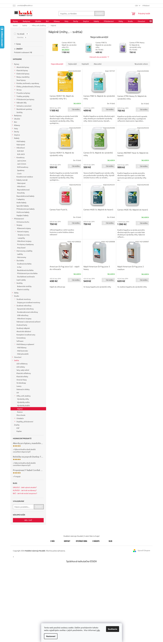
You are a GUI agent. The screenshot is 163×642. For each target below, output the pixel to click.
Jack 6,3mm (21, 161)
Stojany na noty (23, 235)
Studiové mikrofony (24, 305)
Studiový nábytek (23, 328)
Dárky (16, 293)
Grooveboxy (21, 338)
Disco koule (21, 415)
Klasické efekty (22, 376)
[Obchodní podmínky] (96, 541)
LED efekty (21, 367)
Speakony (20, 170)
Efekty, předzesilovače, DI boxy (28, 86)
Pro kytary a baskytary (25, 244)
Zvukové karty (22, 325)
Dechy (16, 131)
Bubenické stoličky (24, 286)
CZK (136, 5)
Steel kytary (21, 80)
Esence (20, 412)
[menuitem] (15, 21)
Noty (16, 128)
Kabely (16, 138)
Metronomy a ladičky (24, 251)
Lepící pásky (21, 280)
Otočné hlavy (22, 380)
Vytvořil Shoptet (144, 550)
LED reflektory (22, 363)
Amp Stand (21, 247)
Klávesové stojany (24, 228)
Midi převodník (22, 354)
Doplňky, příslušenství (25, 421)
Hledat (99, 13)
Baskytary (17, 115)
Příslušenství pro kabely (26, 209)
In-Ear (19, 267)
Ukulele (17, 119)
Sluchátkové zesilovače (26, 276)
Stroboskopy (21, 383)
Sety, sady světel (23, 370)
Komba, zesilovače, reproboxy (28, 83)
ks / (28, 520)
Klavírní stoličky (23, 289)
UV (18, 392)
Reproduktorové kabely (25, 196)
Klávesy (17, 125)
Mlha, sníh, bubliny (24, 396)
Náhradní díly (22, 102)
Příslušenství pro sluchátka (27, 273)
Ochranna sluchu (23, 222)
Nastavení (50, 636)
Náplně (20, 409)
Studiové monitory (24, 299)
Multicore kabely (23, 212)
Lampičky (21, 238)
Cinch (19, 173)
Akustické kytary (23, 67)
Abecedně (97, 64)
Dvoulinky (21, 193)
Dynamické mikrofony (25, 309)
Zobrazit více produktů (98, 57)
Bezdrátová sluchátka (25, 270)
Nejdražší (85, 64)
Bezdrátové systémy (24, 109)
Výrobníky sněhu (23, 402)
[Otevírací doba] (82, 541)
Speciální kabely (23, 206)
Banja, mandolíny (23, 77)
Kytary (16, 64)
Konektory (20, 157)
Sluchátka (20, 260)
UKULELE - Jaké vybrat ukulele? (25, 487)
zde (98, 630)
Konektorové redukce (25, 177)
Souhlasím (112, 629)
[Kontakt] (67, 541)
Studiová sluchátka (24, 264)
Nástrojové (21, 144)
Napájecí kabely (22, 215)
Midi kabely (21, 141)
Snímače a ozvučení (24, 106)
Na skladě (22, 34)
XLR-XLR (20, 151)
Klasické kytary (22, 70)
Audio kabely (21, 202)
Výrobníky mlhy (23, 399)
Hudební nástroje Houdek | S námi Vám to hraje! (81, 536)
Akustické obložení (24, 331)
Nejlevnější (72, 64)
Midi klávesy (21, 347)
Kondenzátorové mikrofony (27, 312)
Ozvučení (17, 357)
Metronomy (21, 257)
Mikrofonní (21, 148)
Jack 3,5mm (21, 164)
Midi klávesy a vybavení (25, 344)
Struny (19, 90)
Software (20, 341)
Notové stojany (23, 231)
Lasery (19, 386)
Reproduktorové (23, 190)
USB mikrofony (22, 315)
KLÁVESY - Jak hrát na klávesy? (25, 490)
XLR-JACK (21, 154)
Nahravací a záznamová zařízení (28, 322)
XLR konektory (22, 167)
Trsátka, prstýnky (23, 96)
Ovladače (20, 418)
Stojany (19, 225)
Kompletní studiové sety (26, 335)
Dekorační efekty (23, 389)
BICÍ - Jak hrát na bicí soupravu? (25, 493)
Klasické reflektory (24, 373)
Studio (16, 296)
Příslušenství (19, 218)
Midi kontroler (22, 351)
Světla (16, 360)
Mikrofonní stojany (24, 241)
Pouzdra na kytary (23, 93)
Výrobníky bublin (23, 405)
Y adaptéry (21, 199)
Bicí (15, 122)
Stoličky (20, 112)
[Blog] (110, 541)
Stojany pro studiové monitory (28, 302)
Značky (16, 425)
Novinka (21, 37)
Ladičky (20, 254)
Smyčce (17, 135)
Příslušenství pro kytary (25, 99)
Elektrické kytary (23, 73)
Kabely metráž (22, 180)
